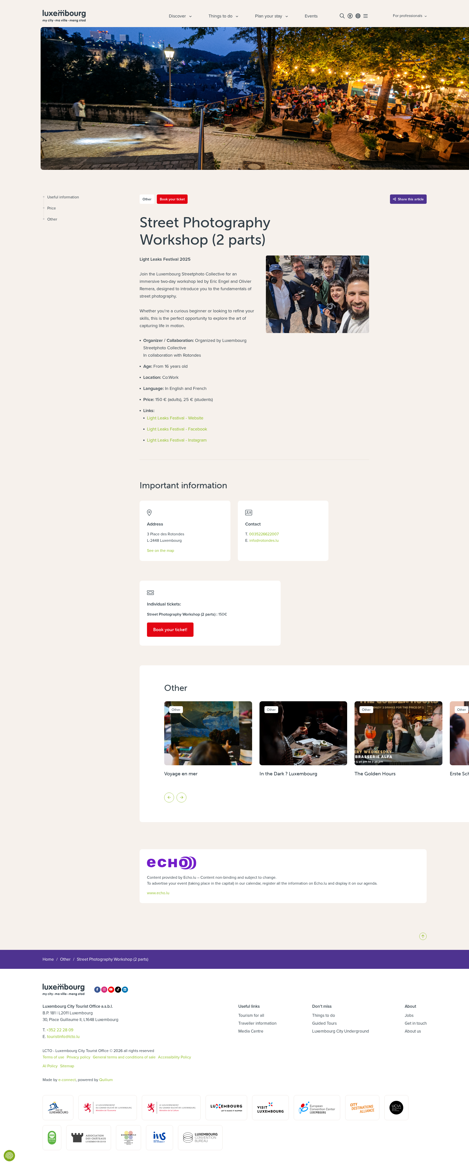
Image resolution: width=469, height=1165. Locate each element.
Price (51, 208)
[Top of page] (423, 936)
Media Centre (250, 1031)
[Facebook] (97, 990)
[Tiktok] (118, 990)
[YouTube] (111, 990)
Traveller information (257, 1023)
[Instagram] (104, 990)
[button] (169, 797)
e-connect (67, 1079)
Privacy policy (78, 1057)
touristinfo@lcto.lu (63, 1036)
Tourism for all (251, 1015)
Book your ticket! (173, 629)
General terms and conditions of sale (124, 1057)
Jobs (409, 1015)
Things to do (323, 1015)
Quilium (106, 1079)
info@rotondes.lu (264, 540)
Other (52, 219)
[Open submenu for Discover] (190, 16)
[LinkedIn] (125, 990)
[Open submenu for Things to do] (236, 16)
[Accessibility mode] (350, 16)
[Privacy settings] (9, 1155)
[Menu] (365, 16)
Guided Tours (324, 1023)
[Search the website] (342, 16)
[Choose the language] (358, 16)
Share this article (411, 199)
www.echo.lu (158, 892)
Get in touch (416, 1023)
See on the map (160, 550)
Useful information (63, 196)
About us (413, 1031)
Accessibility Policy (174, 1057)
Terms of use (53, 1057)
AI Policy (50, 1066)
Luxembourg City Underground (340, 1031)
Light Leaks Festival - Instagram (177, 440)
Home (48, 959)
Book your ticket (172, 199)
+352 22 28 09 (60, 1030)
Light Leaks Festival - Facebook (177, 429)
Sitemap (67, 1066)
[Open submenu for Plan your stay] (286, 16)
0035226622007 (264, 534)
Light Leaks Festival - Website (175, 418)
